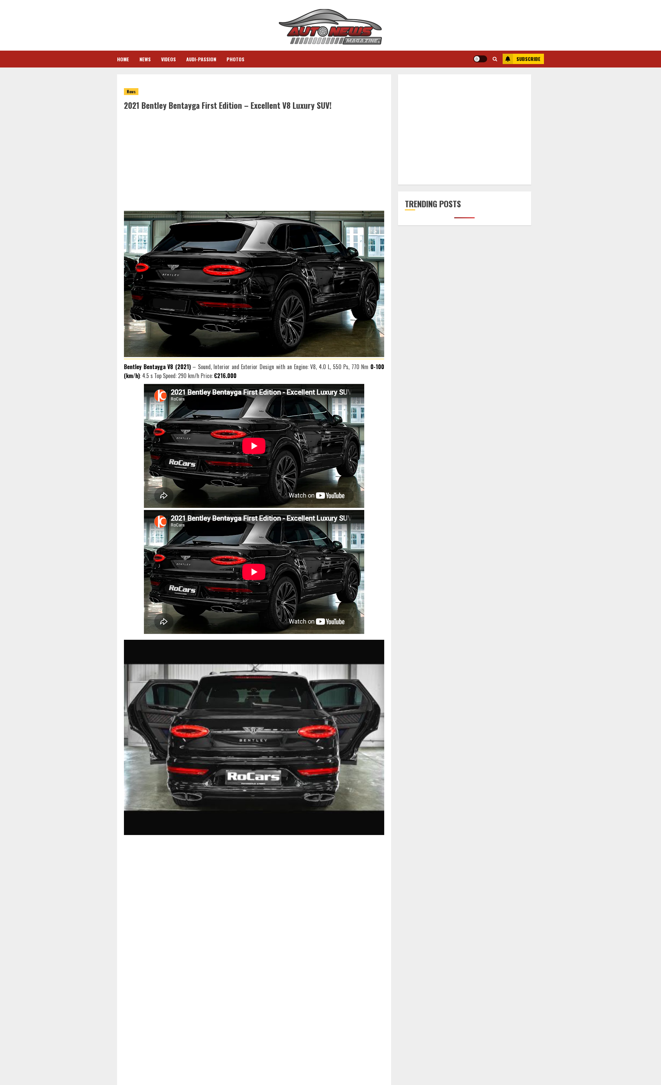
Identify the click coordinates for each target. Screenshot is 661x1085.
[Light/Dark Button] (480, 58)
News (145, 59)
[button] (495, 58)
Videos (168, 59)
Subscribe (528, 58)
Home (123, 59)
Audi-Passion (201, 59)
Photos (235, 59)
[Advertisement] (254, 162)
